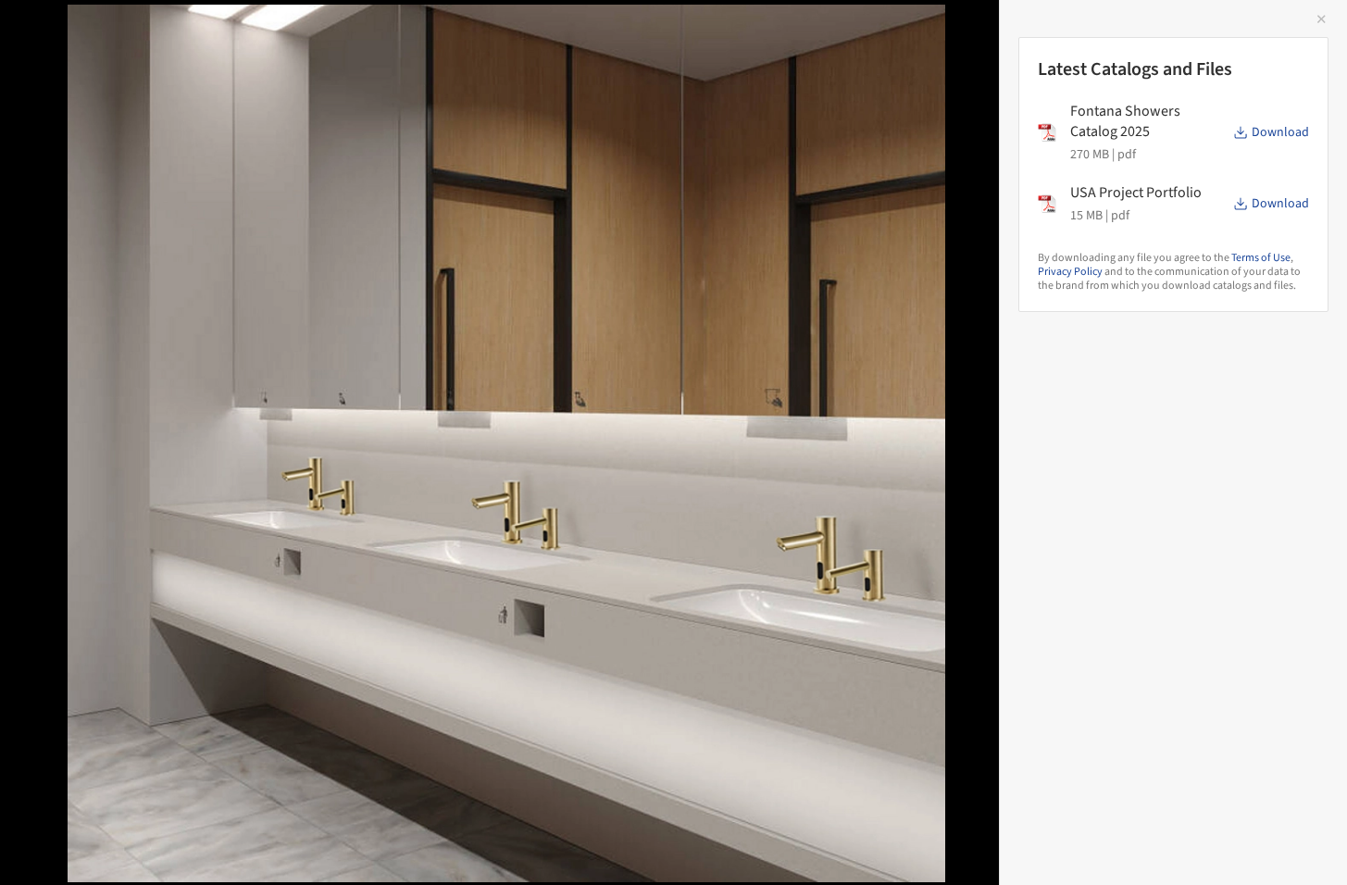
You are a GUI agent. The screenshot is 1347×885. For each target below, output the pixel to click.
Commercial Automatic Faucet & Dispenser (224, 34)
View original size (216, 845)
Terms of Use (1261, 258)
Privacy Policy (1070, 272)
